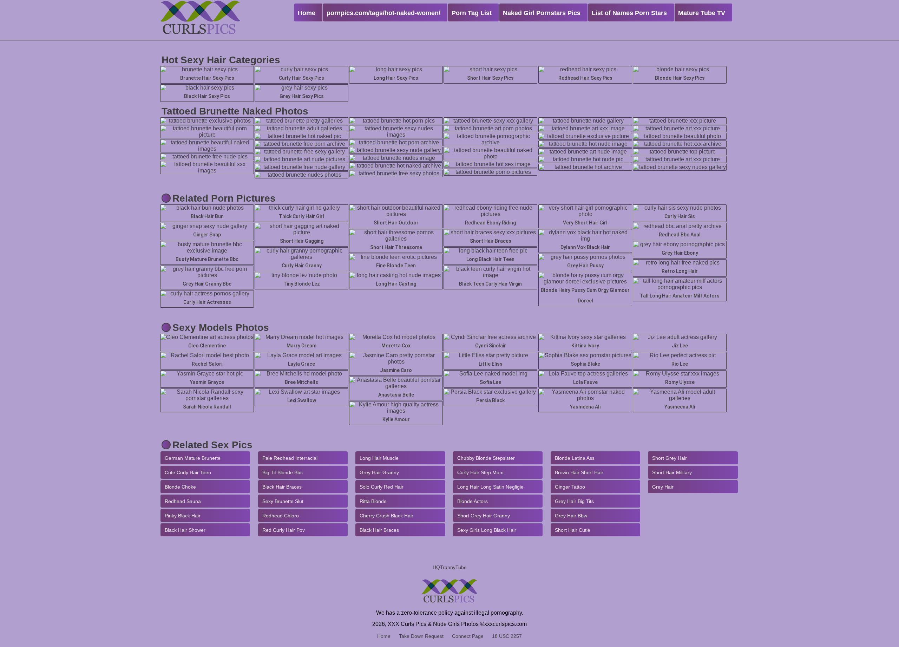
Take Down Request (421, 636)
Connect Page (468, 636)
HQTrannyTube (450, 567)
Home (384, 636)
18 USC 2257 (507, 636)
